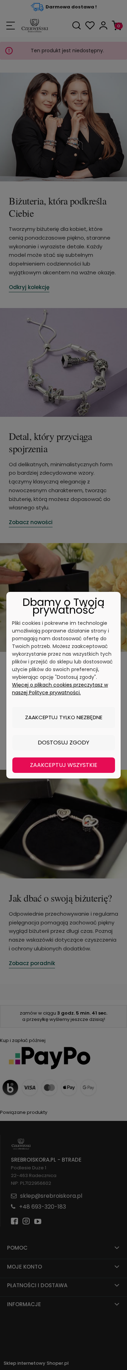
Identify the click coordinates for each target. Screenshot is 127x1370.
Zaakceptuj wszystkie (63, 765)
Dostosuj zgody (63, 743)
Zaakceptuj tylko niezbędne (63, 717)
